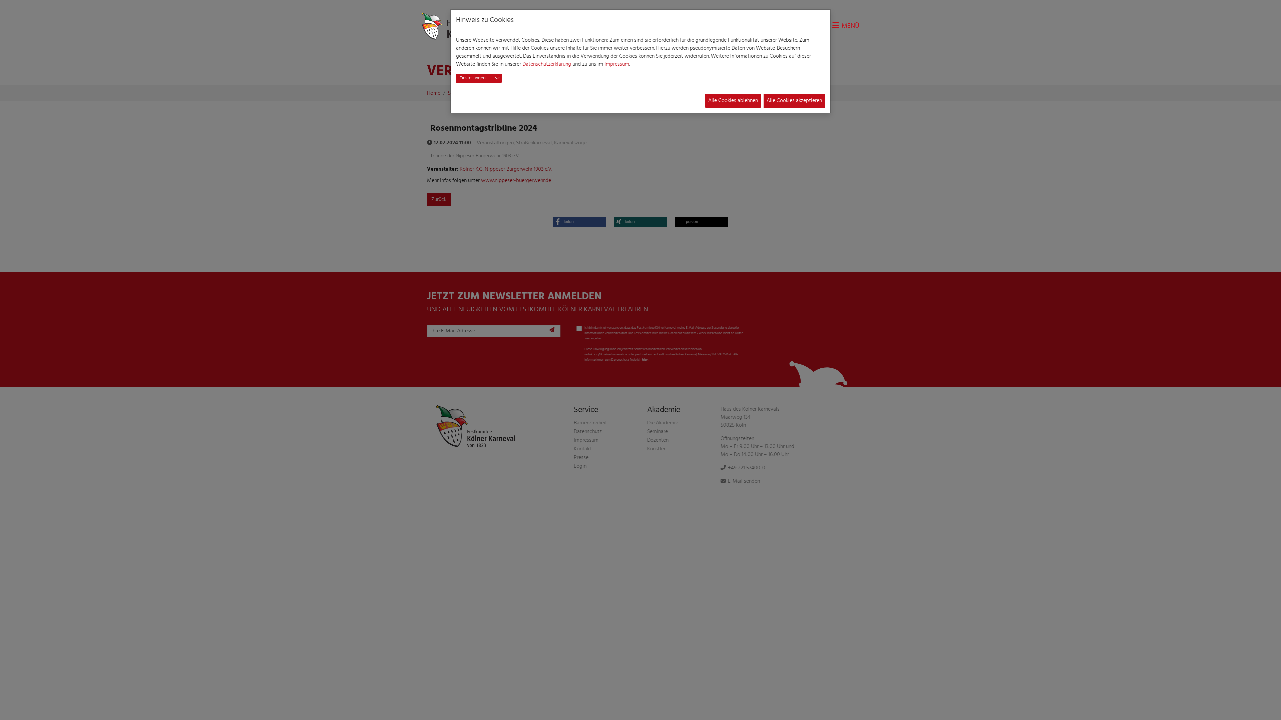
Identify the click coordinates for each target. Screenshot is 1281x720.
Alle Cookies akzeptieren (794, 100)
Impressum (616, 64)
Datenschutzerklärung (546, 64)
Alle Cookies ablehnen (733, 100)
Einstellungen (472, 78)
